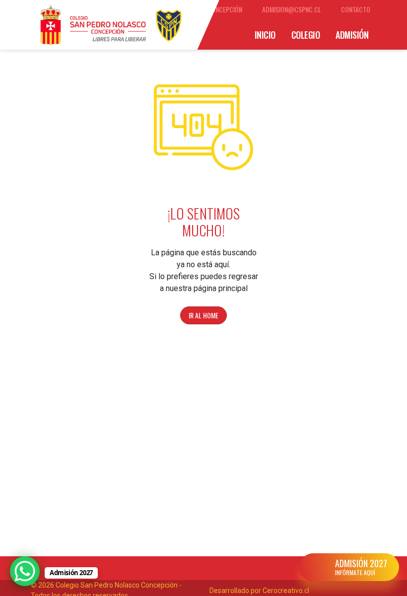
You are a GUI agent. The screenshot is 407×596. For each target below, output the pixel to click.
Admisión (352, 34)
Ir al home (203, 315)
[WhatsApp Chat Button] (25, 571)
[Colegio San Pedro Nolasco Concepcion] (111, 25)
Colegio (305, 34)
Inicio (265, 34)
